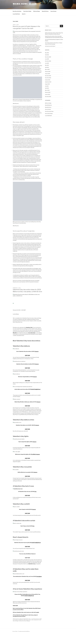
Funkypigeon (39, 576)
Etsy (35, 491)
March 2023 (47, 90)
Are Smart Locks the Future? (50, 46)
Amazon (37, 351)
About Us (23, 13)
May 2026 (47, 52)
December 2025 (48, 56)
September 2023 (48, 81)
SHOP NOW (27, 355)
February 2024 (47, 71)
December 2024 (48, 61)
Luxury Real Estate (16, 13)
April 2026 (47, 54)
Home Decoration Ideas (17, 11)
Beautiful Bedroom (48, 105)
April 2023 (47, 88)
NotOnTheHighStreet (35, 389)
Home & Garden (53, 11)
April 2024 (47, 67)
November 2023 (48, 77)
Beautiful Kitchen (45, 11)
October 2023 (47, 79)
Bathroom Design (36, 11)
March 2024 (47, 69)
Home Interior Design (27, 11)
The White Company (35, 454)
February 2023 (47, 92)
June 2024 (47, 63)
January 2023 (47, 94)
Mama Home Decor (25, 4)
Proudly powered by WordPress (24, 631)
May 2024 (47, 65)
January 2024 (47, 73)
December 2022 (48, 96)
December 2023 (48, 75)
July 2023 (47, 86)
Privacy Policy (15, 631)
